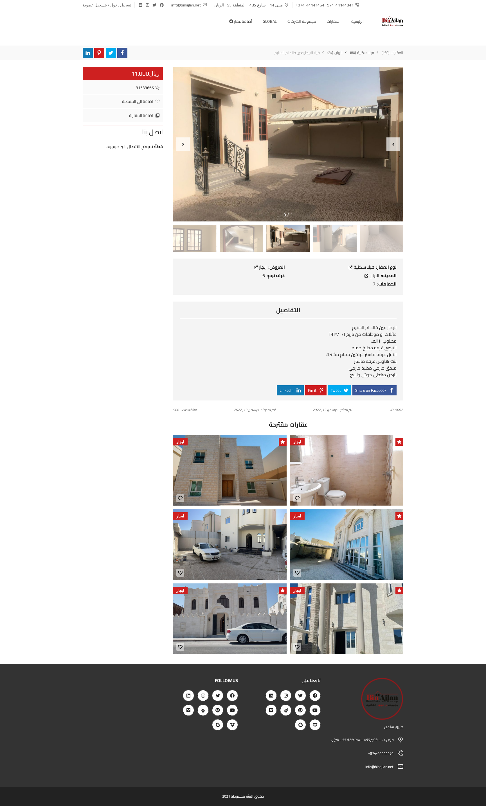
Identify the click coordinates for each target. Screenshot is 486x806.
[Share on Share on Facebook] (122, 53)
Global (270, 21)
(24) (330, 52)
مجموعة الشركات (301, 21)
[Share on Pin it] (99, 53)
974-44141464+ (380, 753)
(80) (353, 52)
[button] (393, 144)
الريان (373, 275)
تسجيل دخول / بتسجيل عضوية (107, 5)
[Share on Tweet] (111, 53)
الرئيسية (357, 21)
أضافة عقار (242, 21)
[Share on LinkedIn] (88, 53)
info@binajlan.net (186, 5)
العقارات (334, 21)
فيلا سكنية (363, 267)
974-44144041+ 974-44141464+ (325, 5)
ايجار (262, 267)
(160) (386, 52)
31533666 (145, 87)
